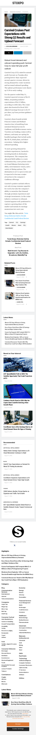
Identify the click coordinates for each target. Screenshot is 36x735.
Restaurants (5, 633)
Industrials (22, 626)
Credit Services (23, 610)
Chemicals (22, 640)
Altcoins (7, 396)
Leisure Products (7, 669)
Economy (22, 588)
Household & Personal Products (8, 665)
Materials (22, 636)
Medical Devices (24, 620)
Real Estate (22, 656)
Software (21, 674)
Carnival (11, 222)
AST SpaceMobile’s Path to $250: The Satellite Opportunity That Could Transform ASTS (18, 376)
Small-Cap (4, 613)
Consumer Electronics (25, 665)
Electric (21, 592)
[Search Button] (33, 3)
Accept (18, 724)
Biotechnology (23, 617)
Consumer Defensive (8, 649)
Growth (7, 225)
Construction (23, 630)
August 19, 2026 (20, 304)
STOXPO (18, 3)
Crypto (4, 677)
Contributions (6, 674)
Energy (21, 590)
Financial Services (25, 600)
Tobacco (4, 671)
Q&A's (21, 653)
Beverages (5, 651)
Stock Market (9, 228)
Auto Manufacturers (7, 619)
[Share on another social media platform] (27, 52)
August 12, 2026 (8, 431)
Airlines (4, 637)
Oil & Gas (21, 595)
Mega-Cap (4, 606)
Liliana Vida (20, 302)
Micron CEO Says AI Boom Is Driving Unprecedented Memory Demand (23, 270)
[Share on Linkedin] (18, 52)
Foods (6, 488)
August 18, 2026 (8, 381)
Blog (6, 423)
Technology (23, 658)
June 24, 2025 (24, 46)
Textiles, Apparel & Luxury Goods (9, 644)
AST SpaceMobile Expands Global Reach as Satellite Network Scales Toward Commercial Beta (18, 507)
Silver (20, 647)
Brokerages (22, 607)
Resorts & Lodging (7, 630)
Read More (25, 713)
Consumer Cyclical (15, 12)
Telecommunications (8, 599)
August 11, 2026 (8, 469)
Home (6, 12)
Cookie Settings (18, 728)
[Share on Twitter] (8, 52)
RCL (25, 225)
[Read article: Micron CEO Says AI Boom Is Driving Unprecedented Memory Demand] (9, 270)
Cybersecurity (23, 667)
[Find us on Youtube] (21, 545)
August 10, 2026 (8, 511)
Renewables (22, 597)
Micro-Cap (5, 609)
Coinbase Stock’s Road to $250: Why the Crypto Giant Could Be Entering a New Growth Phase (17, 403)
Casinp (3, 628)
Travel (3, 635)
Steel (20, 650)
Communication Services (7, 591)
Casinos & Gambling (7, 621)
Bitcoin (4, 681)
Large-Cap (5, 604)
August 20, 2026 (20, 289)
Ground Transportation (8, 624)
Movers (14, 225)
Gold (20, 643)
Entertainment (6, 594)
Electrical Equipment (7, 660)
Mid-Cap (4, 611)
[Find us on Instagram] (18, 545)
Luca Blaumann (11, 46)
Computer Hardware (25, 663)
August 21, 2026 (20, 277)
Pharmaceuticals (23, 622)
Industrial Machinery (25, 632)
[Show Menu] (2, 3)
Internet (4, 596)
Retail (3, 641)
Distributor (5, 655)
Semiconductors (24, 672)
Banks (20, 605)
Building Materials (24, 638)
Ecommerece (6, 658)
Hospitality (25, 12)
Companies (5, 602)
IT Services (22, 670)
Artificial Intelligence (11, 448)
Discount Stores (6, 653)
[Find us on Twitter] (15, 545)
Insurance (22, 612)
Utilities (21, 678)
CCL (17, 222)
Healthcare (22, 615)
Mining (21, 645)
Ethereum (4, 684)
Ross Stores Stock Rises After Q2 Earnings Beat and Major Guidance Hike (23, 283)
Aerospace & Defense (11, 370)
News (19, 225)
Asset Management (24, 602)
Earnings (22, 222)
